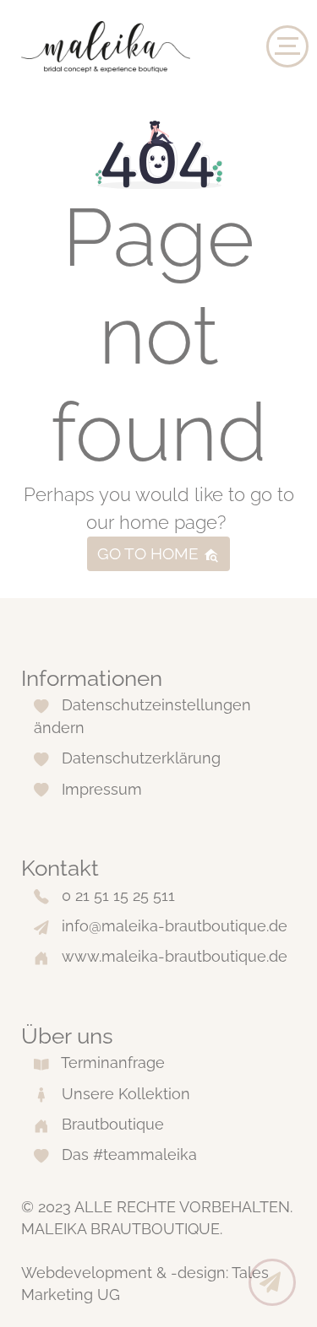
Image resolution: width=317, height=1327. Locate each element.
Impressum (102, 789)
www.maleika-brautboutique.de (174, 956)
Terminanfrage (113, 1062)
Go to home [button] (150, 553)
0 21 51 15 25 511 (118, 895)
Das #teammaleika (129, 1154)
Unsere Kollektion (126, 1094)
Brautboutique (113, 1124)
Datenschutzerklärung (141, 758)
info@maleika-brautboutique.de (174, 926)
